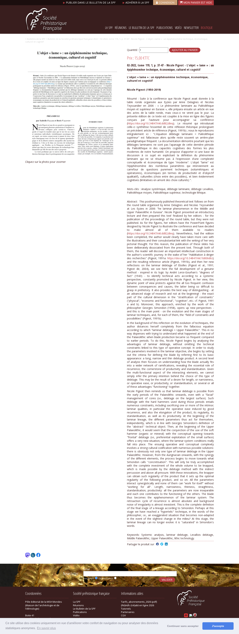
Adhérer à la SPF (136, 2)
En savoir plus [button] (46, 628)
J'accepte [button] (218, 625)
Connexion (166, 2)
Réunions (121, 27)
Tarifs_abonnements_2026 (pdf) (139, 601)
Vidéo (178, 27)
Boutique (207, 27)
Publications (164, 27)
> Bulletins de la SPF (35, 38)
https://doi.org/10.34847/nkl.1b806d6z (190, 258)
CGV (123, 615)
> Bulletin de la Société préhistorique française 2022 (71, 38)
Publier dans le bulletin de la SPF (89, 2)
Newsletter (191, 27)
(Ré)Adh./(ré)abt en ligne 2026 (137, 605)
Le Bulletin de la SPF (141, 27)
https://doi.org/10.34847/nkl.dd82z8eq (150, 123)
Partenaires (127, 612)
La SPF (109, 27)
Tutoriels (126, 608)
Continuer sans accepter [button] (182, 625)
